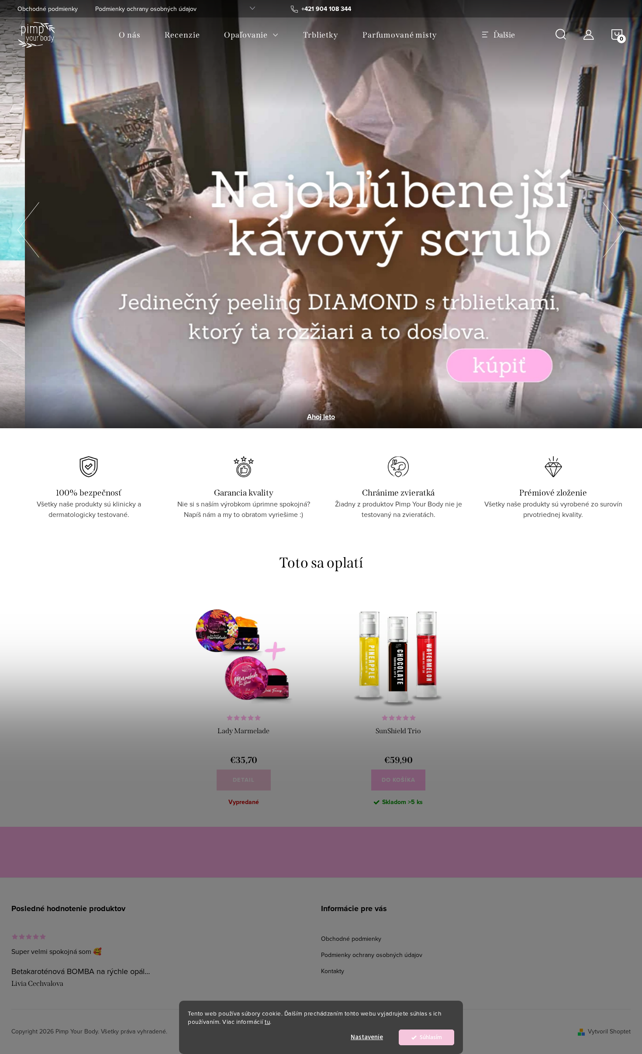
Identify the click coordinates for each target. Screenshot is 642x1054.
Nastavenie (367, 1037)
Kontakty (332, 971)
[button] (28, 227)
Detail (244, 780)
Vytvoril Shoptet (609, 1031)
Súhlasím (431, 1037)
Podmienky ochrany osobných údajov (146, 8)
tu (267, 1021)
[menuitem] (129, 34)
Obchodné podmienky (47, 8)
